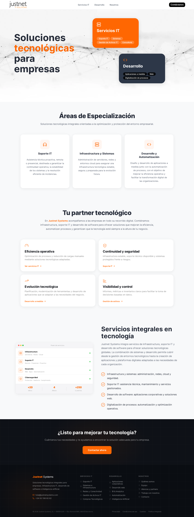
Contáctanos (177, 5)
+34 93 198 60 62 (43, 498)
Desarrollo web (118, 487)
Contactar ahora (97, 450)
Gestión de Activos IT (92, 495)
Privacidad (116, 512)
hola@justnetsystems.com (47, 495)
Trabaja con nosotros (150, 493)
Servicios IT (83, 5)
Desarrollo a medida (34, 301)
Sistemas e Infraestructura (89, 486)
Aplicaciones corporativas (117, 482)
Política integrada (154, 512)
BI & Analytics (118, 491)
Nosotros (114, 5)
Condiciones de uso (130, 512)
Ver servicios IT (32, 266)
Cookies (143, 512)
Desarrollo (99, 5)
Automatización (118, 495)
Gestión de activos (111, 301)
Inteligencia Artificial (120, 499)
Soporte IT (107, 266)
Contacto (145, 497)
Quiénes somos (147, 481)
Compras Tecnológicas (93, 499)
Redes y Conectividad (92, 491)
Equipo (144, 485)
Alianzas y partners (149, 489)
